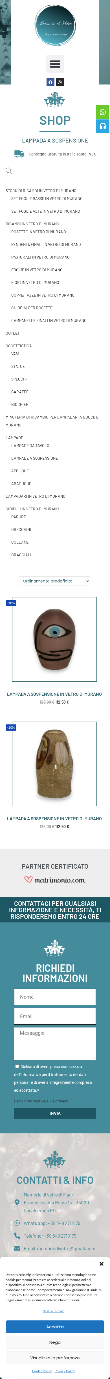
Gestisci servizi (53, 1311)
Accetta (55, 1327)
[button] (101, 1264)
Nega (55, 1342)
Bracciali (21, 554)
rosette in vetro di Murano (38, 231)
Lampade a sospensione (34, 458)
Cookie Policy (42, 1371)
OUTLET (13, 333)
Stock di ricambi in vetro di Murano (41, 190)
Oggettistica (19, 345)
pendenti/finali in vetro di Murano (46, 244)
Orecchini (21, 529)
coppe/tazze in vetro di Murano (42, 295)
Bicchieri (20, 404)
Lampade (14, 437)
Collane (19, 542)
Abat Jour (21, 483)
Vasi (15, 353)
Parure (18, 516)
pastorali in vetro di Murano (40, 257)
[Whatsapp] (102, 112)
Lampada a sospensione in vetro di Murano (54, 694)
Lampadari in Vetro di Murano (35, 496)
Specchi (19, 379)
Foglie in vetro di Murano (37, 269)
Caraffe (19, 391)
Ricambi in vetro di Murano (32, 223)
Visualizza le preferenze (55, 1358)
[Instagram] (60, 82)
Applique (20, 470)
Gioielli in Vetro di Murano (32, 508)
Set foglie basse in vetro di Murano (47, 198)
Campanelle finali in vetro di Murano (49, 320)
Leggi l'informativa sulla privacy (41, 1100)
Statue (18, 366)
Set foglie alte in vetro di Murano (45, 211)
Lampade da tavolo (30, 445)
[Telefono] (102, 126)
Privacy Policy (65, 1371)
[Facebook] (50, 82)
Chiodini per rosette (31, 307)
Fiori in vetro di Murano (35, 282)
